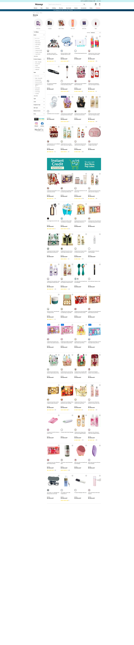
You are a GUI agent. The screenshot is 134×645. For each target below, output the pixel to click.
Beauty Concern (37, 110)
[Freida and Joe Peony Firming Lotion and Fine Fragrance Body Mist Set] (94, 179)
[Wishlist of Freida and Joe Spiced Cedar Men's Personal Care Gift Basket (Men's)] (86, 97)
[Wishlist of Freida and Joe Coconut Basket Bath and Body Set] (59, 127)
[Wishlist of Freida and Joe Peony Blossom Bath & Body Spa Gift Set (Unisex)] (100, 294)
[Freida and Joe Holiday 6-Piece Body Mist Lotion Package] (67, 390)
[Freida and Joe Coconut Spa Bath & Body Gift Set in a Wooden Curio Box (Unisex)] (80, 209)
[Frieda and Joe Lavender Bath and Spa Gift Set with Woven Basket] (67, 102)
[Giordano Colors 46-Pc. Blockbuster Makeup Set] (53, 41)
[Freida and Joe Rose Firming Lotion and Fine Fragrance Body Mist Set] (80, 132)
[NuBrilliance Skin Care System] (53, 102)
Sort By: (88, 32)
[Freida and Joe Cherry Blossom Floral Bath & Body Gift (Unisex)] (94, 209)
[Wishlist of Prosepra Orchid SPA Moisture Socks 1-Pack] (59, 415)
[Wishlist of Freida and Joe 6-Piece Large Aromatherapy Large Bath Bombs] (72, 294)
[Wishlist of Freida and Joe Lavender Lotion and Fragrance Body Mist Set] (59, 264)
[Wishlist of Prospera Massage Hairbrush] (86, 476)
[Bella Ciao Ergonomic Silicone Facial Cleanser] (94, 450)
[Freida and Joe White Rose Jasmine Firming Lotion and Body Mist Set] (94, 390)
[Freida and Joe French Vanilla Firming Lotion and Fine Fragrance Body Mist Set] (80, 239)
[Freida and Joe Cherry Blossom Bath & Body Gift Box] (53, 450)
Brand (35, 34)
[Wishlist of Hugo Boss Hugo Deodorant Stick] (72, 445)
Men (42, 8)
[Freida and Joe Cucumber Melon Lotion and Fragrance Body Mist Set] (67, 132)
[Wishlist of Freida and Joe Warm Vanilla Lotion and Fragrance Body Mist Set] (100, 97)
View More (36, 56)
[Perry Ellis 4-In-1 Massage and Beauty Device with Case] (53, 481)
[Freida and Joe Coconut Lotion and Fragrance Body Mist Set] (67, 269)
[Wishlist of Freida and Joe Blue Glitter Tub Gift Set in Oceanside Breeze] (72, 204)
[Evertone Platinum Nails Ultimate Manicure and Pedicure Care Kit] (67, 41)
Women (35, 8)
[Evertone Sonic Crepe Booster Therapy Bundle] (53, 299)
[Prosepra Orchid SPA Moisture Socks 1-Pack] (53, 420)
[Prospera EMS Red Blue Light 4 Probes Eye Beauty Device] (67, 71)
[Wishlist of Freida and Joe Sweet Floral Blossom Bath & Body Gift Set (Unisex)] (59, 355)
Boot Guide (68, 8)
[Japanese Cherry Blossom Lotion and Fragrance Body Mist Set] (94, 420)
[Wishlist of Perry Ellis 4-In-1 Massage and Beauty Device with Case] (59, 476)
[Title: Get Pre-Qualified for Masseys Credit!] (74, 164)
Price (35, 113)
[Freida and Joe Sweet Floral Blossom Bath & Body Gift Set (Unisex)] (53, 360)
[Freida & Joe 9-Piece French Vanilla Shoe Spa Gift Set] (80, 390)
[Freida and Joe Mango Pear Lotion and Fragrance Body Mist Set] (80, 420)
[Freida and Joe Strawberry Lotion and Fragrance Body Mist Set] (94, 71)
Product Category (37, 59)
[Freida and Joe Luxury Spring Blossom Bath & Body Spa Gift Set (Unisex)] (67, 360)
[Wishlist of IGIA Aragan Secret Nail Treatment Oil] (72, 476)
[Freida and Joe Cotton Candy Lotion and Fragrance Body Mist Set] (94, 41)
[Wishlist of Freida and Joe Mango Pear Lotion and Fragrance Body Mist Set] (86, 415)
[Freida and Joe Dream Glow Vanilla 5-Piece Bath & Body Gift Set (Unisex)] (53, 330)
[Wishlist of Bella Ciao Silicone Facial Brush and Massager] (86, 445)
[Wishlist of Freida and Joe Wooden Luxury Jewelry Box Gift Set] (59, 174)
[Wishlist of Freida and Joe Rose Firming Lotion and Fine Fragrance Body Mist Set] (86, 127)
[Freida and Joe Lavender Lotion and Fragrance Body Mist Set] (53, 269)
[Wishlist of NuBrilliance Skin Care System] (59, 97)
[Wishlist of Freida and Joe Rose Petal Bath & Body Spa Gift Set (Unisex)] (86, 294)
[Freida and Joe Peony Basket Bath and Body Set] (80, 71)
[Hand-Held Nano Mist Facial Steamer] (94, 481)
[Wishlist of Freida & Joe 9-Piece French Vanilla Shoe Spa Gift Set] (86, 385)
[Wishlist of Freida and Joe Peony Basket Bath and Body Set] (86, 67)
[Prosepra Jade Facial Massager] (67, 420)
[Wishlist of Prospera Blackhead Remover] (86, 36)
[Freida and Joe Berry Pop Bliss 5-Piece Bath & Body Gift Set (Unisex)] (67, 330)
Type (35, 98)
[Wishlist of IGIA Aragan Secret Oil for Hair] (59, 204)
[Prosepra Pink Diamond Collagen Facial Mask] (94, 132)
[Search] (84, 4)
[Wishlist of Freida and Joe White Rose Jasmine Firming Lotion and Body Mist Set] (100, 385)
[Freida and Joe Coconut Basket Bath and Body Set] (53, 132)
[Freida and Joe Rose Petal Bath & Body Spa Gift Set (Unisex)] (80, 299)
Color (35, 101)
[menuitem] (35, 8)
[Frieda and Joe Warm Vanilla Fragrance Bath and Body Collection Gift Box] (53, 390)
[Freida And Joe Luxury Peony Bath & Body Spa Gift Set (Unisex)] (80, 330)
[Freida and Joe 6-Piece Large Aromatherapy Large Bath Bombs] (67, 299)
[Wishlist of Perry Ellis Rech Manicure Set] (100, 264)
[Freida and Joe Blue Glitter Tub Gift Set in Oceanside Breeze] (67, 209)
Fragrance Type (37, 104)
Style (35, 72)
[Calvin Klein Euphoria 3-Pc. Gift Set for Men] (80, 179)
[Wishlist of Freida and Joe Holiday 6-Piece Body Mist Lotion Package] (72, 385)
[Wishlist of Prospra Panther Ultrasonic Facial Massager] (100, 234)
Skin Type (36, 107)
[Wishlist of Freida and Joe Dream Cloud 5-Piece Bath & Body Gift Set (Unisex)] (100, 325)
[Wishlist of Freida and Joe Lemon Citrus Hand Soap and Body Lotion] (72, 234)
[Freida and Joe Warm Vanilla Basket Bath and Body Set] (53, 239)
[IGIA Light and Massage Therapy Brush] (53, 71)
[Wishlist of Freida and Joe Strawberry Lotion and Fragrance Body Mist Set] (100, 67)
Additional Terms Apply (76, 10)
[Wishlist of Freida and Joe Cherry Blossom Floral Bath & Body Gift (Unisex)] (100, 204)
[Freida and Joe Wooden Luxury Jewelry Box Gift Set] (53, 179)
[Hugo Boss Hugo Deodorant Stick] (67, 450)
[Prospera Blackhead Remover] (80, 41)
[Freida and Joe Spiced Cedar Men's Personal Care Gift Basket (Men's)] (80, 102)
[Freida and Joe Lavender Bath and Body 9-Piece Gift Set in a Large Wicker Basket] (80, 360)
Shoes (47, 8)
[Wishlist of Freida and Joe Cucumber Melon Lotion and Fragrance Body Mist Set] (72, 127)
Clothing (54, 8)
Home (91, 8)
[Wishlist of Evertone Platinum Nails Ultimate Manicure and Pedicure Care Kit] (72, 36)
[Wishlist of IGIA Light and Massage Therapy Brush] (59, 67)
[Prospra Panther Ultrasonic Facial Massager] (94, 239)
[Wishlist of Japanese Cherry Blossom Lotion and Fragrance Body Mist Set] (100, 415)
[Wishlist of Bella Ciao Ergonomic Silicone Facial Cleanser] (100, 445)
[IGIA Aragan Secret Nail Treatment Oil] (67, 481)
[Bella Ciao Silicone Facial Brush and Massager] (80, 450)
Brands (76, 8)
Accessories (83, 8)
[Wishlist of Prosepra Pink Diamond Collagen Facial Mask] (100, 127)
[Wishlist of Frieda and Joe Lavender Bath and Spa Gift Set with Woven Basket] (72, 97)
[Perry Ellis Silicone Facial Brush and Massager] (80, 269)
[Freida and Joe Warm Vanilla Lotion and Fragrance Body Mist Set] (94, 102)
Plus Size (61, 8)
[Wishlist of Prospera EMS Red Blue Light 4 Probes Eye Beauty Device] (72, 67)
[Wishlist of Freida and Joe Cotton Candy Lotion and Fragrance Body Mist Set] (100, 36)
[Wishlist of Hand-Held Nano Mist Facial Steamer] (100, 476)
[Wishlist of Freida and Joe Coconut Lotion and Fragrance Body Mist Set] (72, 264)
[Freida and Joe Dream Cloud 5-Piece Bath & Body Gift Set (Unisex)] (94, 330)
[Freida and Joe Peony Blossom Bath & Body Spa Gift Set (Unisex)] (94, 299)
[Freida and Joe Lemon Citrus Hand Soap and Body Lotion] (67, 239)
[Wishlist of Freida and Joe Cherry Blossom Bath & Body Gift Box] (59, 445)
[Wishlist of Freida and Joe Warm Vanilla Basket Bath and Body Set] (59, 234)
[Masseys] (39, 4)
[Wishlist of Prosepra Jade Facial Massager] (72, 415)
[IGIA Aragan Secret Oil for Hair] (53, 209)
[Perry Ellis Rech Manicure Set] (94, 269)
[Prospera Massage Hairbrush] (80, 481)
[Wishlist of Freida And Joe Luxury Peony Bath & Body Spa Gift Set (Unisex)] (86, 325)
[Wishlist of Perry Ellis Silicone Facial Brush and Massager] (86, 264)
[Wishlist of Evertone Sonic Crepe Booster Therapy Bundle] (59, 294)
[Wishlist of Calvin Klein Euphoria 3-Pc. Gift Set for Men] (86, 174)
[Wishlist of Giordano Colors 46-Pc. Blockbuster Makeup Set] (59, 36)
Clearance (98, 8)
